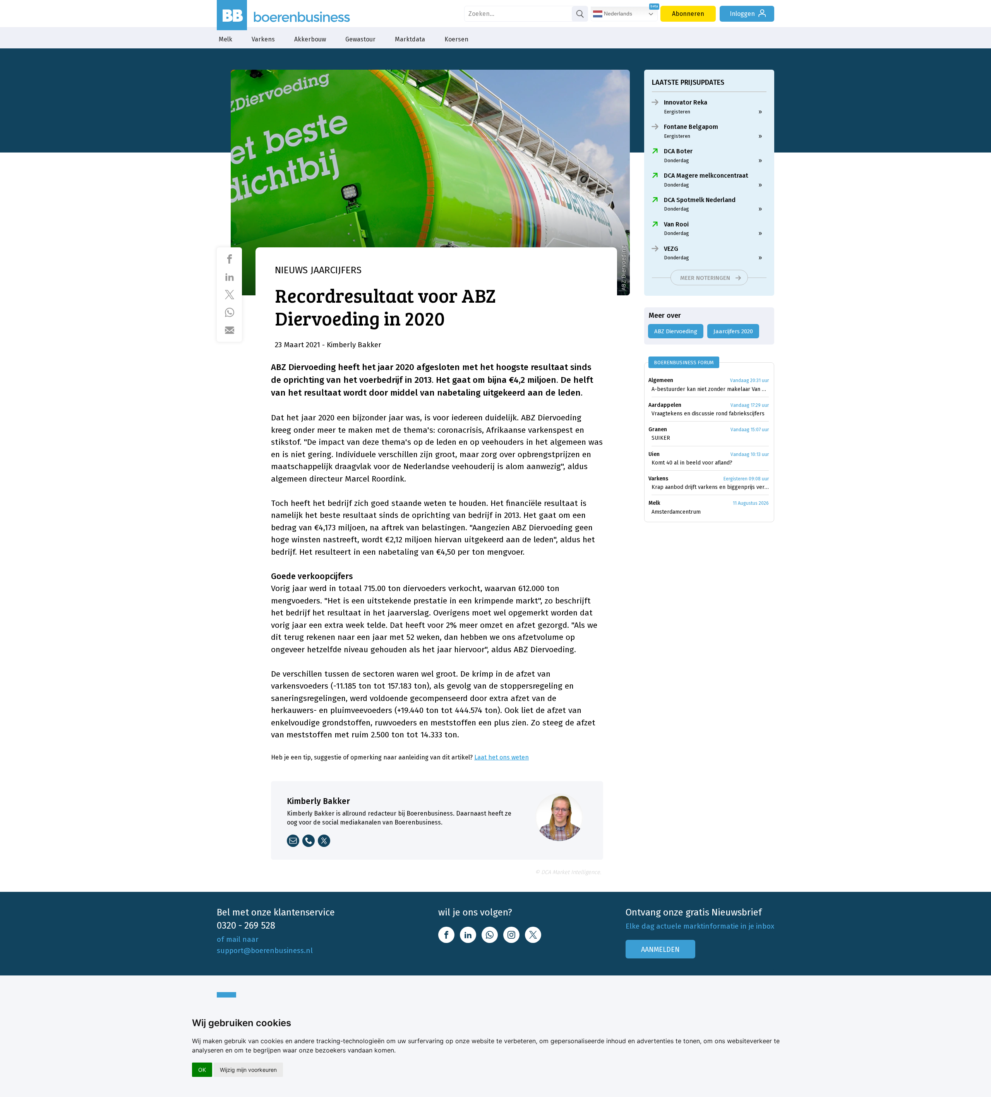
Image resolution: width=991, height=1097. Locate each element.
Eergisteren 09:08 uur (746, 479)
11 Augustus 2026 (751, 503)
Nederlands (617, 13)
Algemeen (660, 380)
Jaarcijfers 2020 (733, 331)
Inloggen (742, 13)
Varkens (263, 39)
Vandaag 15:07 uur (749, 429)
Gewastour (360, 39)
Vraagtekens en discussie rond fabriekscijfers (708, 413)
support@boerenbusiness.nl (265, 950)
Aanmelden (660, 949)
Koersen (456, 39)
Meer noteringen (705, 277)
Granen (657, 429)
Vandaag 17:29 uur (749, 405)
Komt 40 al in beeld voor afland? (692, 462)
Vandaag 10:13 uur (749, 454)
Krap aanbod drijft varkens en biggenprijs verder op (710, 487)
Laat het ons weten (501, 757)
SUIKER (661, 438)
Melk (225, 39)
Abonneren (688, 13)
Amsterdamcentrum (676, 512)
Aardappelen (664, 405)
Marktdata (410, 39)
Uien (654, 454)
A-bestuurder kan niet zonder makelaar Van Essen (710, 389)
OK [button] (202, 1069)
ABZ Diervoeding (675, 331)
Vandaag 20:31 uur (749, 380)
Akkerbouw (310, 39)
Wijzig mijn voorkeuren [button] (248, 1069)
